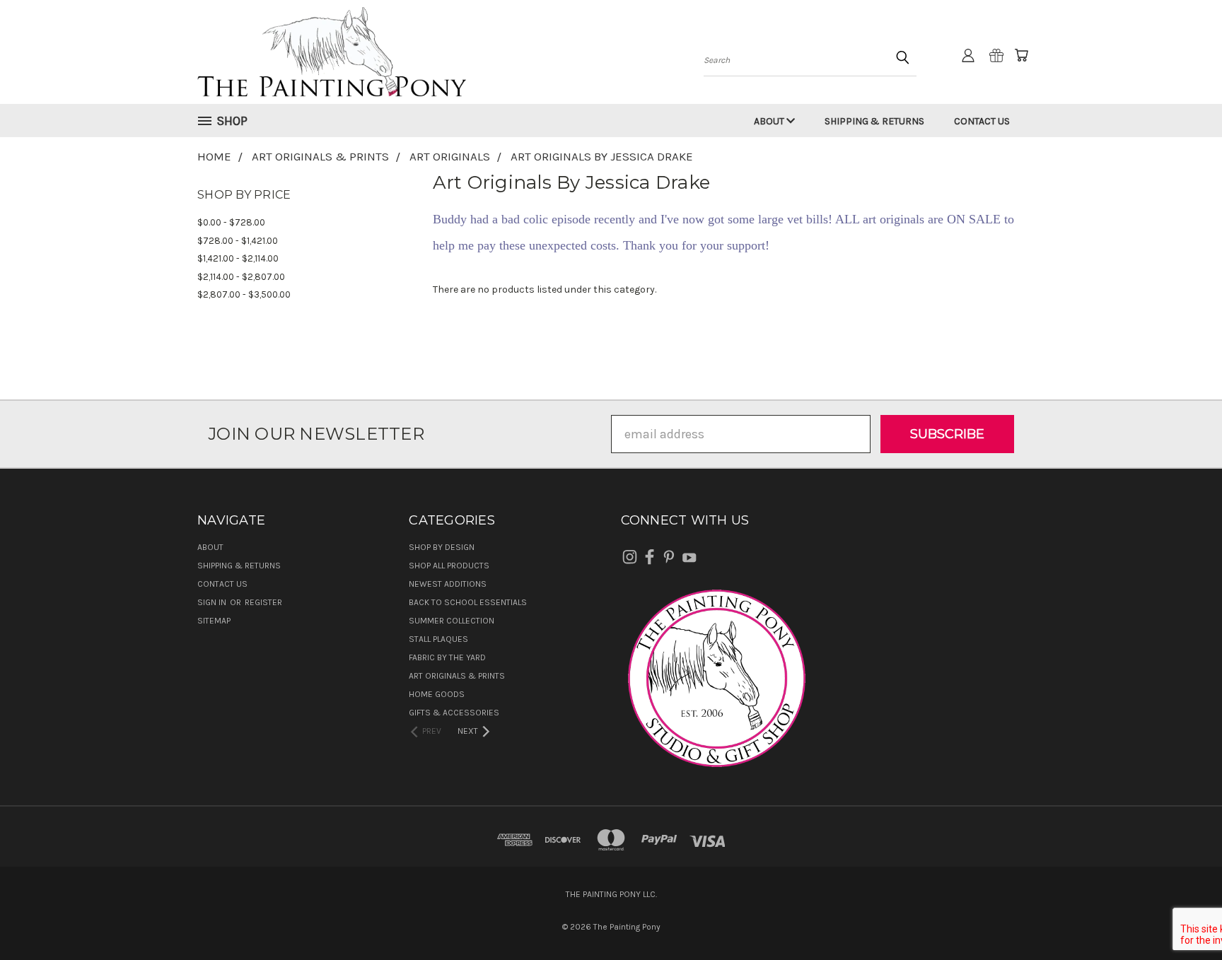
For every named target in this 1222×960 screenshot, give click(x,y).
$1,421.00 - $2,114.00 (238, 258)
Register (263, 602)
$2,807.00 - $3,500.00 (244, 294)
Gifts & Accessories (454, 713)
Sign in (212, 602)
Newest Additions (448, 584)
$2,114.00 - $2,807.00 (241, 276)
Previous (1180, 916)
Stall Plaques (438, 639)
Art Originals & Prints (457, 676)
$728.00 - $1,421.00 (237, 240)
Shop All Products (449, 565)
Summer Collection (451, 621)
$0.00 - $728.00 (231, 222)
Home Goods (437, 694)
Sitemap (214, 621)
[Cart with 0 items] (1021, 55)
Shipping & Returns (874, 121)
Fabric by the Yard (447, 657)
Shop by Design (442, 547)
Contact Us (982, 121)
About (770, 121)
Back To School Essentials (468, 602)
